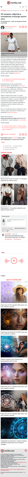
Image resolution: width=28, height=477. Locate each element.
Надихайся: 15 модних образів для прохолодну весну (13, 209)
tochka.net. (17, 73)
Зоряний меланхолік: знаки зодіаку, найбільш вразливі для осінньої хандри (14, 442)
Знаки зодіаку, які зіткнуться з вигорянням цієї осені (12, 360)
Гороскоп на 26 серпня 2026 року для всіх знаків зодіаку (14, 414)
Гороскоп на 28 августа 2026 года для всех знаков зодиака (14, 333)
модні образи (18, 146)
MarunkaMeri (8, 234)
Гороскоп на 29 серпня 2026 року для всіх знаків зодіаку (14, 306)
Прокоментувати (8, 239)
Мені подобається (17, 239)
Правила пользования (5, 469)
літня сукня (8, 146)
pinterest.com (4, 54)
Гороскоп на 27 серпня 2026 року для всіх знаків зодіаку (14, 387)
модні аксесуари (9, 149)
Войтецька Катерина (11, 26)
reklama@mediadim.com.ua (21, 462)
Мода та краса (4, 33)
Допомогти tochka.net (14, 10)
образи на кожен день (11, 147)
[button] (23, 7)
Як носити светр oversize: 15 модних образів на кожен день (14, 179)
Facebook (14, 137)
